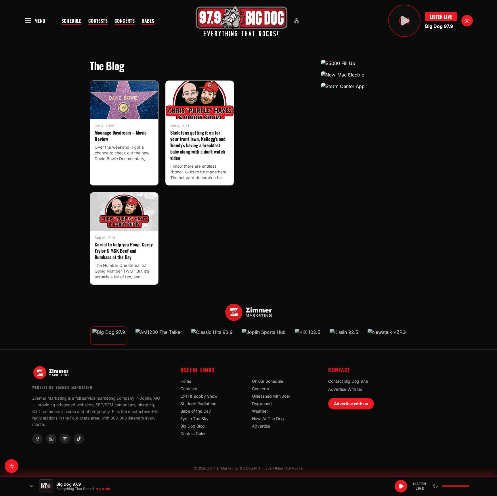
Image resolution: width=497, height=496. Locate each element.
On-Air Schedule (267, 381)
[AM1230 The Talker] (158, 335)
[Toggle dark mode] (467, 20)
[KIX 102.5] (307, 335)
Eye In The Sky (194, 418)
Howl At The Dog (268, 418)
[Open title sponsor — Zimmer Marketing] (249, 312)
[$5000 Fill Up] (364, 63)
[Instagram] (51, 439)
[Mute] (435, 486)
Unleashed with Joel (271, 396)
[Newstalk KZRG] (387, 335)
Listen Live (441, 16)
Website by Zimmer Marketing (62, 387)
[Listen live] (404, 21)
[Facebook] (37, 439)
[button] (241, 21)
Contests (98, 20)
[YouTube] (65, 439)
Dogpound (262, 403)
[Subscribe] (11, 466)
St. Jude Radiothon (198, 403)
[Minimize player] (32, 486)
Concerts (124, 20)
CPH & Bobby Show (198, 396)
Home (185, 381)
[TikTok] (79, 439)
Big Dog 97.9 (439, 26)
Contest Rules (193, 433)
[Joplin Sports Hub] (264, 335)
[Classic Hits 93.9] (212, 335)
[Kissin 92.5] (344, 335)
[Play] (401, 486)
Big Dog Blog (192, 426)
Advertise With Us (345, 389)
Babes (148, 20)
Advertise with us (351, 403)
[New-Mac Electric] (364, 74)
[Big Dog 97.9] (241, 21)
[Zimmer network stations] (296, 21)
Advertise (261, 426)
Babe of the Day (195, 411)
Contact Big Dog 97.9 (348, 381)
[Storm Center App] (364, 86)
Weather (260, 411)
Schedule (71, 20)
